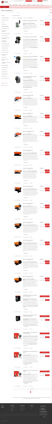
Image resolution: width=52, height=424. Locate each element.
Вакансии (12, 410)
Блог (31, 408)
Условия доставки (22, 408)
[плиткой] (48, 15)
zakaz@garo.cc (43, 408)
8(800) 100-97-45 (45, 0)
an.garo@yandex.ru (43, 409)
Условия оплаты (22, 407)
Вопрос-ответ (32, 407)
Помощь (31, 405)
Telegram (9, 3)
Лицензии (12, 409)
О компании (12, 407)
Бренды (2, 407)
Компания (12, 405)
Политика (21, 410)
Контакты (12, 408)
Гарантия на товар (22, 409)
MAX (11, 3)
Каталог (2, 405)
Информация (22, 405)
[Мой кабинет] (50, 4)
